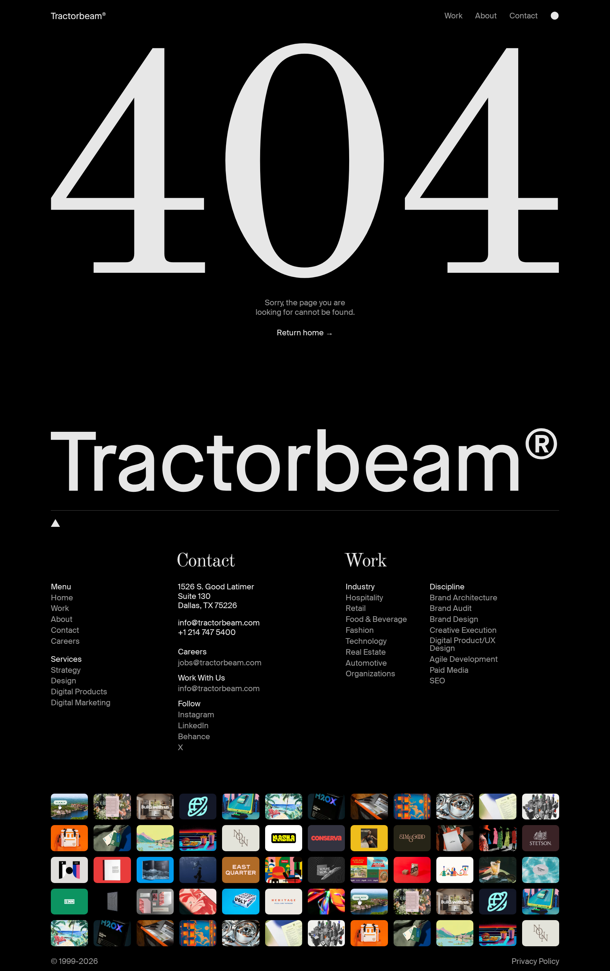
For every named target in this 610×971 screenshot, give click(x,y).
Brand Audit (451, 608)
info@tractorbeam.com (219, 623)
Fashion (360, 630)
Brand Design (454, 619)
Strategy (65, 670)
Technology (366, 641)
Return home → (305, 333)
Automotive (366, 663)
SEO (437, 681)
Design (63, 681)
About (486, 16)
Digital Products (79, 692)
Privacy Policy (535, 961)
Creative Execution (463, 630)
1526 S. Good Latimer (216, 587)
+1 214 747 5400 (207, 632)
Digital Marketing (80, 703)
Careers (65, 641)
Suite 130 (194, 596)
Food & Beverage (376, 619)
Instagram (196, 715)
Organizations (370, 674)
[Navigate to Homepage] (55, 523)
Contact (523, 16)
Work (453, 16)
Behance (194, 737)
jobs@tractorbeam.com (220, 663)
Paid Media (449, 670)
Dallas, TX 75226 (207, 606)
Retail (356, 608)
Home (62, 598)
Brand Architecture (463, 598)
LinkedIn (193, 726)
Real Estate (366, 652)
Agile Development (464, 659)
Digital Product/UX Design (462, 644)
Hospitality (364, 598)
